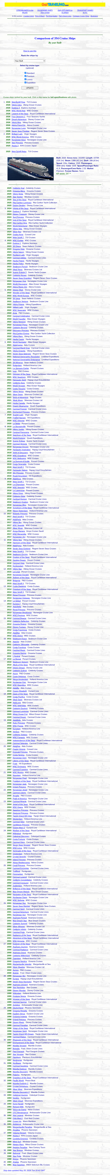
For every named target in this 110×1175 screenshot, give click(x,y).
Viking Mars (18, 336)
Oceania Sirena (19, 996)
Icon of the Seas (20, 220)
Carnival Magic (19, 650)
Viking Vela (17, 229)
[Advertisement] (55, 27)
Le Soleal (17, 601)
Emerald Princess (20, 752)
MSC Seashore (19, 377)
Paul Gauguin (18, 1051)
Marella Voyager (20, 1046)
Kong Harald (18, 1104)
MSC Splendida (19, 705)
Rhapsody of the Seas (22, 1040)
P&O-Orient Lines (65, 16)
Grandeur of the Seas (22, 1078)
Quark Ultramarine (20, 406)
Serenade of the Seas (22, 851)
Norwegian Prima (20, 325)
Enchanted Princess (21, 412)
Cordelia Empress (20, 1139)
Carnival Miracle (19, 801)
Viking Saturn (18, 252)
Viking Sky (17, 522)
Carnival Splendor (20, 743)
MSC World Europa (21, 296)
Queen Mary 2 (19, 828)
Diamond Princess (20, 813)
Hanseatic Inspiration (22, 450)
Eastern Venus (19, 1014)
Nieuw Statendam (20, 511)
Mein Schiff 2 (18, 467)
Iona (14, 371)
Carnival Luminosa (21, 711)
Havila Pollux (18, 264)
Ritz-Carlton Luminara (22, 203)
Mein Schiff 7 (18, 237)
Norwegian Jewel (20, 790)
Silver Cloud (18, 1101)
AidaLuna (17, 703)
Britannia (16, 580)
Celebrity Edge (19, 496)
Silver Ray (17, 232)
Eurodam (17, 729)
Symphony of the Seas (22, 508)
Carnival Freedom (20, 769)
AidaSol (16, 642)
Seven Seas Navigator (22, 982)
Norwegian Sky (19, 976)
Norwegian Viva (19, 281)
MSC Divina (18, 636)
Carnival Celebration (21, 316)
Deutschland (18, 1008)
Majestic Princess (20, 514)
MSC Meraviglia (19, 534)
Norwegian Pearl (20, 778)
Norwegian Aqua (19, 140)
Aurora (16, 970)
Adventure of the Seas (22, 938)
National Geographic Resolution (26, 357)
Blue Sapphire (19, 1165)
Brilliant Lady (17, 134)
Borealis (16, 1049)
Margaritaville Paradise (22, 1127)
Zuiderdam (17, 886)
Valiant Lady (18, 307)
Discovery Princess (21, 330)
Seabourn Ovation (20, 502)
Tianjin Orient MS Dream (23, 1034)
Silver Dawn (18, 394)
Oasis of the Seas (20, 694)
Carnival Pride (19, 932)
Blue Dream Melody (21, 892)
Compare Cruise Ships (81, 16)
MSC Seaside (18, 525)
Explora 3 (16, 108)
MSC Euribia (18, 240)
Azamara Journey (20, 947)
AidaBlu (16, 688)
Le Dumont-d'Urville (21, 461)
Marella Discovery (20, 1072)
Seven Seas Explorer (22, 549)
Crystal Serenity (19, 857)
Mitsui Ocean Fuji (20, 714)
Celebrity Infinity (19, 929)
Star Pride (17, 1156)
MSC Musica (18, 772)
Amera (15, 1159)
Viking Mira (16, 122)
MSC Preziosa (19, 615)
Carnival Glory (19, 842)
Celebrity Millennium (21, 955)
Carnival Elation (19, 1037)
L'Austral (16, 656)
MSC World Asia (18, 111)
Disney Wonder (19, 990)
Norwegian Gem (20, 758)
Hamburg (17, 1057)
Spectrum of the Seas (22, 435)
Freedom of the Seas (22, 781)
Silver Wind (17, 1089)
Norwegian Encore (20, 447)
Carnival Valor (19, 822)
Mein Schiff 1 (18, 482)
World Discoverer (20, 284)
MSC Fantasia (19, 737)
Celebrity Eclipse (20, 670)
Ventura (16, 732)
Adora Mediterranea (21, 862)
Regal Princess (19, 595)
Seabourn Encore (20, 554)
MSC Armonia (18, 941)
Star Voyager (18, 1054)
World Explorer (19, 438)
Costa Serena (18, 755)
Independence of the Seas (24, 740)
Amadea (16, 1130)
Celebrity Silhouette (21, 644)
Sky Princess (18, 473)
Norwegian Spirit (20, 1031)
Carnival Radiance (20, 950)
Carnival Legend (20, 877)
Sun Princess (18, 217)
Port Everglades (52, 16)
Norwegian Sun (19, 915)
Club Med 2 (18, 1118)
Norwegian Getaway (21, 598)
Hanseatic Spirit (19, 380)
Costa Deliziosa (19, 676)
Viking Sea (17, 540)
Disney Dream (19, 668)
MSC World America (20, 137)
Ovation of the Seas (21, 557)
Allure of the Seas (20, 665)
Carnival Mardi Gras (21, 348)
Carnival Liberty (19, 793)
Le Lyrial (16, 572)
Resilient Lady (19, 255)
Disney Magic (18, 1022)
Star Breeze (18, 1150)
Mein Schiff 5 (18, 551)
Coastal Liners (28, 16)
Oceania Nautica (20, 961)
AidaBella (17, 720)
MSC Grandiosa (19, 455)
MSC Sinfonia (18, 900)
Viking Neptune (19, 322)
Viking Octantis (19, 351)
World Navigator (19, 342)
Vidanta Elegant (19, 1133)
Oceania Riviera (19, 624)
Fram (15, 764)
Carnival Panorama (21, 432)
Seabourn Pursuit (20, 266)
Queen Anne (18, 234)
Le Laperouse (19, 490)
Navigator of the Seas (22, 894)
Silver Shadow (19, 967)
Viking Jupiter (18, 429)
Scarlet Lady (18, 415)
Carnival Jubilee (19, 258)
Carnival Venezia (20, 444)
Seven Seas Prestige (20, 131)
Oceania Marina (19, 653)
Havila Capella (19, 403)
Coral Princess (19, 865)
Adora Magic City (20, 287)
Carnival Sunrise (20, 1002)
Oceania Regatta (20, 1011)
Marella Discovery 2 (21, 1092)
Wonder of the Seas (21, 293)
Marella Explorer (20, 1069)
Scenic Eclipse (19, 441)
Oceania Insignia (20, 1016)
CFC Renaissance (20, 1112)
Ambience (17, 1124)
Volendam (17, 993)
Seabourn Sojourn (20, 662)
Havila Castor (18, 339)
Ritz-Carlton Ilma (20, 223)
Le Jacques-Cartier (21, 368)
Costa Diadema (19, 586)
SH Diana (17, 246)
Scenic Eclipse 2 (20, 272)
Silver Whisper (19, 926)
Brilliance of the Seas (22, 889)
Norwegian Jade (20, 784)
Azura (15, 673)
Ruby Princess (19, 723)
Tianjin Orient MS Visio (22, 816)
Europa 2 (17, 604)
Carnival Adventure (21, 912)
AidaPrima (17, 546)
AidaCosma (18, 345)
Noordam (17, 775)
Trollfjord (16, 871)
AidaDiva (16, 746)
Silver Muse (18, 528)
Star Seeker (18, 197)
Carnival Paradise (20, 1025)
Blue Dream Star (20, 921)
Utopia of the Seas (20, 208)
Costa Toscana (19, 389)
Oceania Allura (19, 191)
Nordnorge (17, 1060)
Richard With (18, 1107)
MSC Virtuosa (18, 420)
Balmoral (16, 1153)
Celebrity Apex (19, 383)
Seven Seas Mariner (21, 906)
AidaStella (17, 607)
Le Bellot (16, 423)
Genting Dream (19, 560)
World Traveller (19, 319)
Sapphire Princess (20, 810)
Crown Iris (17, 1121)
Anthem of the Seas (21, 577)
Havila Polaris (18, 261)
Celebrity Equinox (20, 708)
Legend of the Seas (20, 114)
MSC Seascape (19, 310)
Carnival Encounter (21, 868)
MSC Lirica (17, 848)
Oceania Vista (19, 249)
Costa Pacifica (19, 697)
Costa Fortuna (19, 839)
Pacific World (18, 1080)
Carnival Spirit (19, 909)
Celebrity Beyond (20, 327)
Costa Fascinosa (20, 630)
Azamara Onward (20, 985)
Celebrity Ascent (19, 275)
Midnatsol (17, 833)
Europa (16, 979)
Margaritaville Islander (22, 964)
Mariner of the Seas (21, 830)
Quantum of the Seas (22, 589)
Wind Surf (17, 1142)
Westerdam (18, 819)
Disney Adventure (19, 119)
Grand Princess (19, 1019)
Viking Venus (18, 391)
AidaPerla (17, 519)
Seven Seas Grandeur (22, 278)
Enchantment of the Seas (23, 1043)
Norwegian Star (19, 903)
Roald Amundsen (20, 476)
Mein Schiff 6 (18, 516)
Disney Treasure (20, 214)
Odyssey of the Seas (21, 374)
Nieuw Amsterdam (20, 679)
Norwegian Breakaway (22, 612)
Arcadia (16, 796)
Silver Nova (17, 269)
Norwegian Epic (19, 682)
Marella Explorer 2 (20, 1083)
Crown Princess (19, 787)
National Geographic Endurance (26, 360)
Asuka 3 (15, 146)
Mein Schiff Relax (19, 151)
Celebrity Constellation (22, 880)
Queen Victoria (19, 749)
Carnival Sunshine (20, 1066)
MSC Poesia (18, 726)
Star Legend (18, 1115)
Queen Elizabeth (20, 691)
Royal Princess (19, 610)
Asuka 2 (16, 1136)
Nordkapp (17, 1063)
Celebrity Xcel (18, 188)
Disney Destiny (19, 205)
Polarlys (16, 1075)
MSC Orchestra (19, 766)
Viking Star (17, 569)
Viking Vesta (18, 194)
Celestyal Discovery (21, 836)
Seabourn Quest (20, 639)
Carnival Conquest (20, 883)
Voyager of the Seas (21, 999)
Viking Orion (18, 493)
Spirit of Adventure (20, 397)
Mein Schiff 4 (18, 583)
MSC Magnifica (19, 685)
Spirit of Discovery (20, 453)
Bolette (16, 973)
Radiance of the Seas (22, 935)
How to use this (29, 51)
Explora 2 (17, 211)
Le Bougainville (19, 426)
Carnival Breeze (19, 618)
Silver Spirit (17, 700)
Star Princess (17, 143)
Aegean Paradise (20, 1147)
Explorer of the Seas (21, 944)
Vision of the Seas (20, 1028)
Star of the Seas (19, 200)
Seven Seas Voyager (21, 845)
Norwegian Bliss (19, 505)
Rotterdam (17, 365)
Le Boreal (17, 659)
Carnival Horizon (20, 499)
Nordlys (16, 1098)
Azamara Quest (19, 953)
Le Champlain (19, 484)
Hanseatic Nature (20, 470)
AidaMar (16, 633)
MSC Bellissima (19, 458)
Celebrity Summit (20, 923)
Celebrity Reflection (21, 621)
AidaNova (17, 479)
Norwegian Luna (19, 128)
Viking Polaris (18, 304)
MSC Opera (18, 807)
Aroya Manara (19, 531)
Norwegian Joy (19, 537)
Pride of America (20, 799)
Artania (16, 1162)
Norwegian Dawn (20, 897)
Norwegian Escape (21, 575)
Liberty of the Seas (21, 761)
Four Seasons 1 (18, 117)
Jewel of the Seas (20, 804)
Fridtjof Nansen (19, 418)
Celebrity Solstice (20, 735)
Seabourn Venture (20, 301)
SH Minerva (18, 362)
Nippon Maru (18, 1144)
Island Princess (19, 859)
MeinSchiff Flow (18, 102)
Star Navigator (19, 987)
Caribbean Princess (21, 825)
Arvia (15, 313)
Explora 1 (17, 243)
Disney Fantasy (19, 627)
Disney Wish (18, 290)
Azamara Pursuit (20, 918)
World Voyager (19, 386)
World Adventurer (20, 226)
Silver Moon (18, 400)
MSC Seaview (19, 487)
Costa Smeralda (19, 464)
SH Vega (16, 298)
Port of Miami (40, 16)
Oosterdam (17, 854)
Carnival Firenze (20, 409)
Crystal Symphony (20, 1086)
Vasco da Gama (19, 1109)
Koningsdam (18, 566)
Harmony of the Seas (22, 543)
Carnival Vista (18, 563)
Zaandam (17, 958)
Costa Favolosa (19, 647)
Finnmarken (18, 874)
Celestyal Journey (20, 1095)
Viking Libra (17, 105)
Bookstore (94, 16)
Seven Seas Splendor (22, 354)
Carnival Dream (19, 717)
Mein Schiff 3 (18, 592)
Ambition (16, 1005)
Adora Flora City (18, 125)
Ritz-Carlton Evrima (21, 333)
